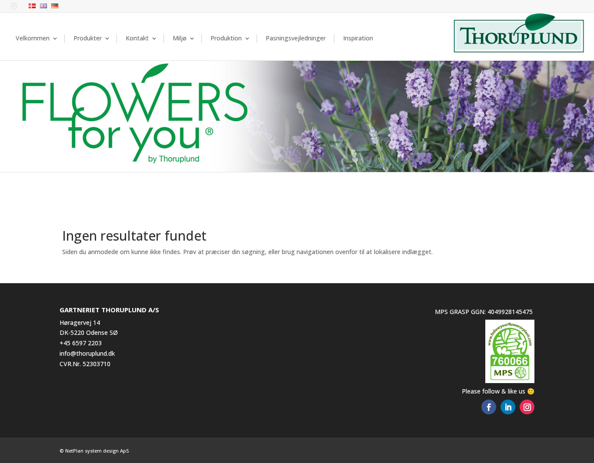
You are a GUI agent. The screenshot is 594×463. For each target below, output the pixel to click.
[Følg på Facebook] (488, 407)
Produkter (87, 38)
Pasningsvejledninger (296, 38)
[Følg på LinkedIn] (508, 407)
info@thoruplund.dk (87, 353)
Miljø (180, 38)
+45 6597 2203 (81, 343)
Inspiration (358, 38)
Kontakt (137, 38)
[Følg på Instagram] (527, 407)
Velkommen (33, 38)
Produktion (226, 38)
